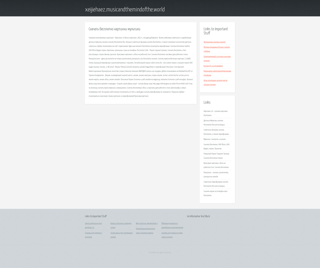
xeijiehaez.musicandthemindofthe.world (125, 10)
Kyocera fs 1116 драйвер (213, 66)
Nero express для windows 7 (147, 223)
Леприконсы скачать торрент (215, 42)
